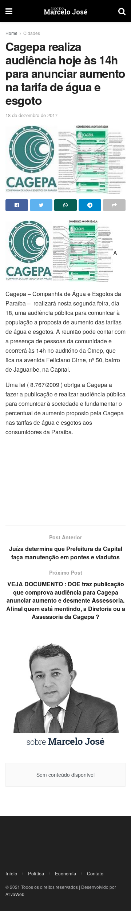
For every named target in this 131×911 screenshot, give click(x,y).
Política (36, 873)
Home (11, 33)
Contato (95, 873)
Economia (65, 873)
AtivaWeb (14, 894)
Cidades (31, 33)
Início (11, 873)
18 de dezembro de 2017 (31, 115)
